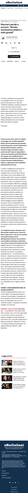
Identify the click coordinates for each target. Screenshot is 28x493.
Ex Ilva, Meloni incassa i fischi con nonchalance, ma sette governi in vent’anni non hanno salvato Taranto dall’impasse (19, 386)
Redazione (4, 475)
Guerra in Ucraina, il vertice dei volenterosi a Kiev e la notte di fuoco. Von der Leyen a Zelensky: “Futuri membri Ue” (19, 363)
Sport (6, 20)
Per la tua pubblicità (6, 477)
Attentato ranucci (19, 8)
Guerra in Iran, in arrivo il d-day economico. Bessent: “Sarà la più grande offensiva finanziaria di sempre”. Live (19, 370)
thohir (23, 61)
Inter (3, 61)
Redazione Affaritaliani (11, 37)
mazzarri (10, 61)
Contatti (4, 470)
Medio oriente (10, 8)
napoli (17, 61)
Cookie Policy (14, 489)
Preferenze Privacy (14, 491)
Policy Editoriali (5, 473)
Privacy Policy (14, 487)
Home (2, 20)
